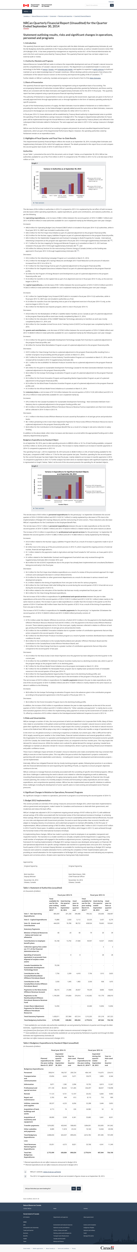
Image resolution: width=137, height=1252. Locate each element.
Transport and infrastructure (61, 1236)
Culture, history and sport (60, 1230)
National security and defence (61, 1227)
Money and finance (58, 1241)
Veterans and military (89, 1230)
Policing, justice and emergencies (62, 1233)
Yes (73, 1188)
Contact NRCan (27, 1208)
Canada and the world (59, 1238)
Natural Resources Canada (40, 16)
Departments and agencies (60, 1217)
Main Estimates (95, 78)
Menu (26, 11)
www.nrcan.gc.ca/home (52, 1172)
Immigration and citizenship (30, 1227)
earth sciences (98, 69)
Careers (86, 1208)
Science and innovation (90, 1225)
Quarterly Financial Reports (82, 16)
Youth (85, 1233)
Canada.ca (26, 16)
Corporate (53, 16)
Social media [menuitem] (26, 1248)
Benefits (25, 1236)
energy (45, 69)
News (54, 1208)
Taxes (24, 1241)
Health (25, 1238)
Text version (39, 203)
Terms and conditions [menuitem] (63, 1248)
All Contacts (26, 1217)
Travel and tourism (28, 1230)
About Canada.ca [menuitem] (50, 1248)
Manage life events (89, 1236)
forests (51, 69)
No (79, 1188)
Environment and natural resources (62, 1225)
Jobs (24, 1225)
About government (89, 1217)
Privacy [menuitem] (74, 1248)
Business (25, 1233)
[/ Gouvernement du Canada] (37, 5)
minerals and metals (65, 69)
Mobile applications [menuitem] (38, 1248)
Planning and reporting (65, 16)
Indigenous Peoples (89, 1227)
